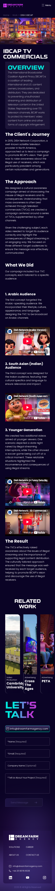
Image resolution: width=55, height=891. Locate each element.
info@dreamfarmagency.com (27, 866)
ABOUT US (14, 854)
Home (6, 15)
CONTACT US (32, 854)
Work (14, 15)
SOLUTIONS (14, 847)
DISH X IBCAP (27, 15)
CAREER (29, 847)
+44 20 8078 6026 (21, 871)
